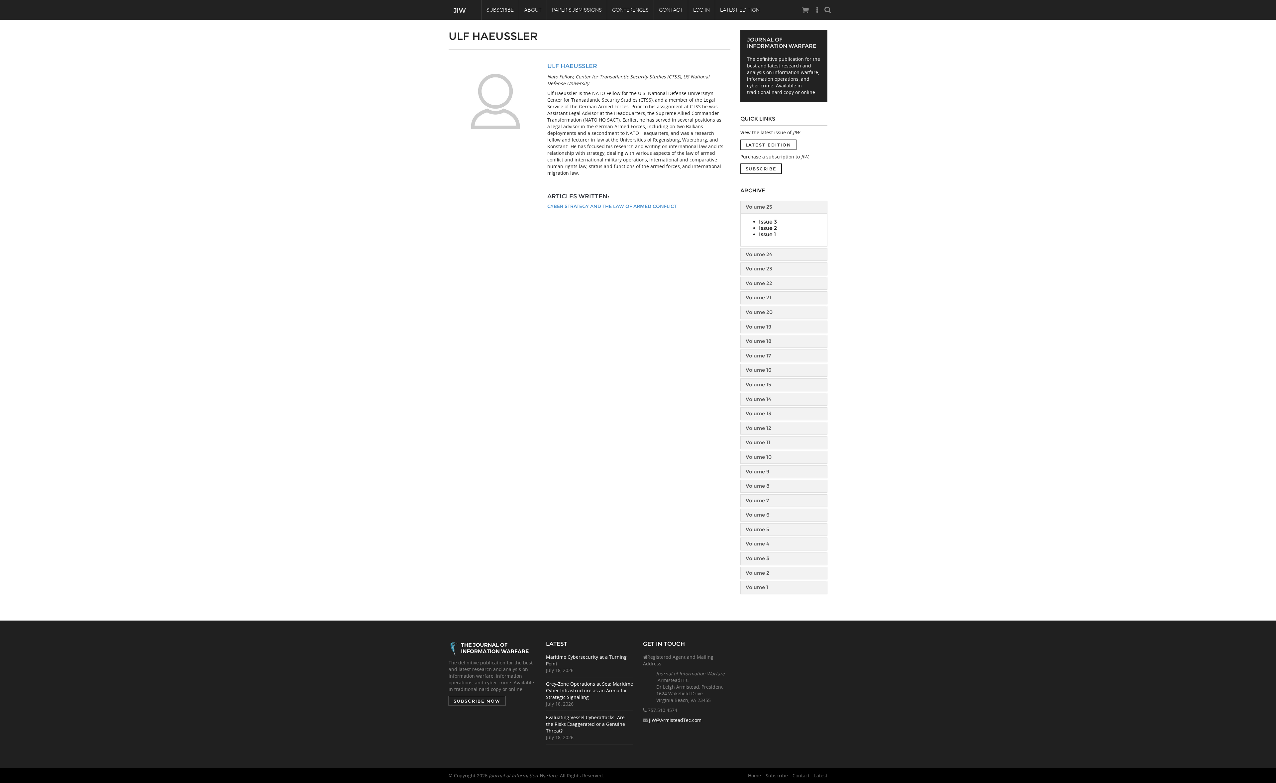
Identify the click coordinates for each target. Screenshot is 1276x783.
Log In (701, 10)
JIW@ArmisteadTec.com (675, 720)
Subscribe (500, 10)
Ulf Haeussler (572, 66)
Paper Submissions (577, 10)
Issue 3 (768, 222)
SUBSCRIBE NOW (477, 701)
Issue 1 (767, 234)
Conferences (630, 10)
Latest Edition (740, 10)
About (533, 10)
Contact (671, 10)
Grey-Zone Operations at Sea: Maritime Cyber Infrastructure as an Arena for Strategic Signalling (589, 690)
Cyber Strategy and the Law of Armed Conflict (612, 206)
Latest (820, 775)
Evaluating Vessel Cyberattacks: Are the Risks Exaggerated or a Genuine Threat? (585, 724)
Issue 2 (768, 228)
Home (754, 775)
